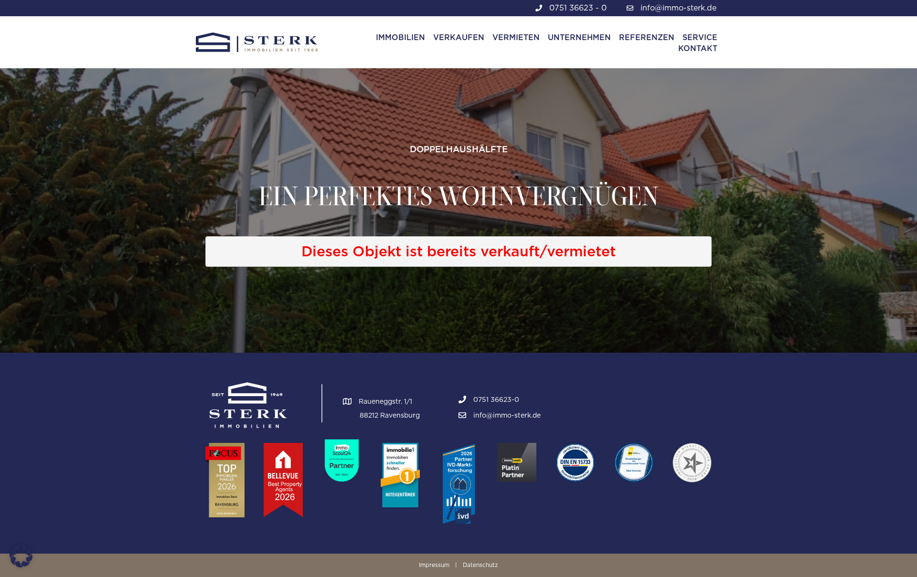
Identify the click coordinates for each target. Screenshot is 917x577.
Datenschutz (480, 564)
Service (699, 37)
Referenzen (646, 37)
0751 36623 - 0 (578, 7)
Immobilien (400, 37)
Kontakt (697, 48)
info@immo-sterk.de (678, 7)
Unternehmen (579, 37)
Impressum (434, 564)
